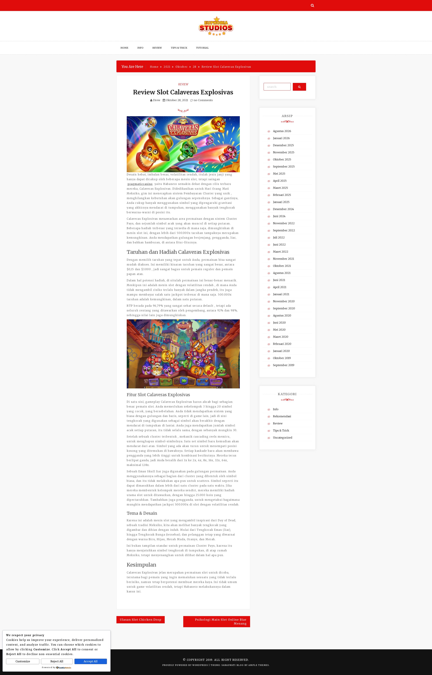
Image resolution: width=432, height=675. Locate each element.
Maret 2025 (280, 187)
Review (157, 47)
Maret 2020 (280, 336)
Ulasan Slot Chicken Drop (140, 619)
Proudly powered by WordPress (185, 665)
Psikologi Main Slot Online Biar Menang (221, 621)
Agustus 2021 (282, 273)
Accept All (91, 661)
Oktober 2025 (282, 159)
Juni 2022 (279, 244)
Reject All (56, 661)
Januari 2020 (281, 351)
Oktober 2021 (282, 266)
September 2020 (284, 308)
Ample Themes (258, 665)
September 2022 (284, 230)
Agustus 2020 (282, 315)
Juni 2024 (279, 216)
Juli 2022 (279, 237)
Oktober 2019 (282, 358)
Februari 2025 (282, 195)
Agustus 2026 (282, 131)
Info (140, 47)
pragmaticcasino (140, 184)
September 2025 (284, 166)
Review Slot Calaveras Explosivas (183, 92)
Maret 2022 (280, 251)
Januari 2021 (281, 294)
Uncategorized (282, 437)
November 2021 (283, 258)
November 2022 (284, 223)
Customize (23, 661)
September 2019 (283, 365)
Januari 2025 (281, 202)
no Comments (203, 100)
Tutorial (202, 47)
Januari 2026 (281, 138)
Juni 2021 (279, 280)
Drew (156, 100)
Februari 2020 (282, 344)
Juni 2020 (279, 322)
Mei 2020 (279, 329)
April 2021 (279, 287)
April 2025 (280, 180)
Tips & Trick (179, 47)
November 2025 (283, 152)
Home (124, 47)
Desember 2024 (283, 209)
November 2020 (284, 301)
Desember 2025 (283, 145)
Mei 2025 (279, 173)
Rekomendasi (282, 416)
